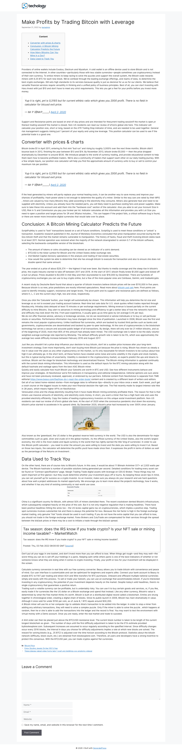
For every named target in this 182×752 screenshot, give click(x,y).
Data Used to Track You (42, 59)
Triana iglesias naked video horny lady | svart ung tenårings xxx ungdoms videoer (58, 651)
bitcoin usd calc (126, 287)
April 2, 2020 (58, 112)
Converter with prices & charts (45, 43)
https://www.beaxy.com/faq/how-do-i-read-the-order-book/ (60, 379)
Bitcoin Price (30, 646)
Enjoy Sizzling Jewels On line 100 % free (41, 648)
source (69, 546)
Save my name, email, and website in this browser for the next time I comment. (63, 725)
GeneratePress (99, 748)
